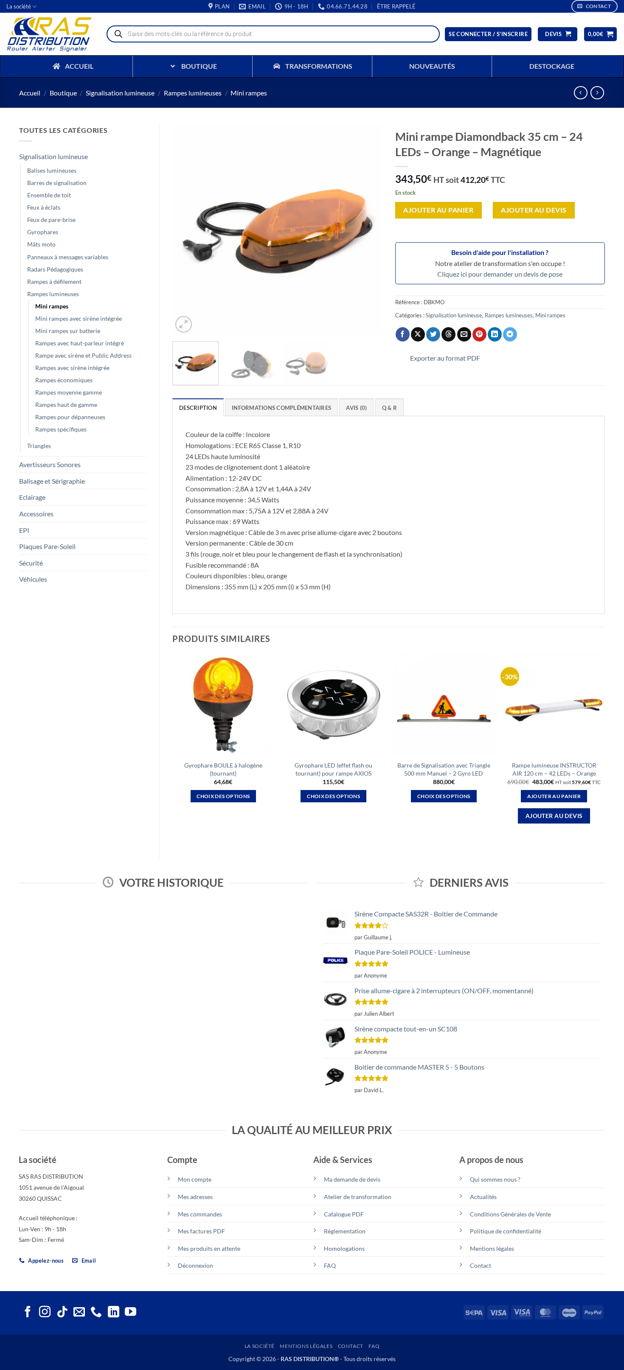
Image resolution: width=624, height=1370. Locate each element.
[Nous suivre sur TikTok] (62, 1312)
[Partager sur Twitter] (433, 334)
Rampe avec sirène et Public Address (83, 355)
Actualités (483, 1196)
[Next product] (580, 92)
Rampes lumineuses (193, 93)
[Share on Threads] (448, 334)
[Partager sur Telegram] (510, 334)
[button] (396, 6)
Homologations (344, 1248)
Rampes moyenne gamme (68, 392)
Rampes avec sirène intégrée (72, 367)
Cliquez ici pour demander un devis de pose (499, 274)
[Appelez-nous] (96, 1312)
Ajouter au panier (438, 210)
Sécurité (31, 563)
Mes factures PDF (201, 1231)
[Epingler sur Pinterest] (479, 334)
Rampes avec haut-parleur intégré (79, 343)
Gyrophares (42, 231)
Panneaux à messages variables (67, 257)
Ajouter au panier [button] (554, 796)
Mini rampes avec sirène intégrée (78, 318)
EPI (24, 530)
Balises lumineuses (51, 170)
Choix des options (223, 796)
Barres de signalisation (57, 182)
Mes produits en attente (209, 1248)
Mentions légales (492, 1248)
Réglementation (344, 1231)
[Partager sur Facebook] (403, 334)
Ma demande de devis (352, 1179)
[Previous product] (597, 92)
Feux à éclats (43, 207)
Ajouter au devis (533, 210)
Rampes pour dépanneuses (70, 416)
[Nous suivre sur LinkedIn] (113, 1312)
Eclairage (32, 497)
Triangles (39, 445)
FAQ (330, 1265)
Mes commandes (200, 1214)
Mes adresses (195, 1196)
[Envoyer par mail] (464, 334)
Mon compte (194, 1179)
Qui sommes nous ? (495, 1179)
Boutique (63, 93)
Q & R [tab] (389, 407)
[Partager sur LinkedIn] (495, 334)
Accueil (29, 93)
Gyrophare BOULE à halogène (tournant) (223, 769)
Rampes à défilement (54, 281)
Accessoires (36, 514)
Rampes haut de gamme (66, 404)
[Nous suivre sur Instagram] (45, 1312)
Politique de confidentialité (505, 1231)
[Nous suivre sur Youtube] (130, 1312)
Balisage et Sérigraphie (52, 481)
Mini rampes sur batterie (67, 330)
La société (18, 6)
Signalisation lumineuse (120, 93)
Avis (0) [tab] (356, 407)
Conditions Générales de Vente (510, 1214)
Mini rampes (248, 93)
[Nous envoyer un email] (79, 1312)
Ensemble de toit (49, 195)
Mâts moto (41, 244)
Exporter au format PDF (445, 358)
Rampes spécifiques (61, 429)
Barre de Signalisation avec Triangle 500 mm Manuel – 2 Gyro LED (443, 769)
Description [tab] (198, 407)
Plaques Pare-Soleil (47, 546)
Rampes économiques (64, 380)
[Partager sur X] (418, 334)
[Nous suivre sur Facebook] (28, 1312)
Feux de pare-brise (51, 219)
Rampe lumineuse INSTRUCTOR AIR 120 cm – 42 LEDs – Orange (554, 769)
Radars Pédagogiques (55, 269)
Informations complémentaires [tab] (281, 407)
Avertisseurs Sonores (50, 464)
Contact (480, 1265)
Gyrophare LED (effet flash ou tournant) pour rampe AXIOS (333, 769)
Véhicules (33, 579)
